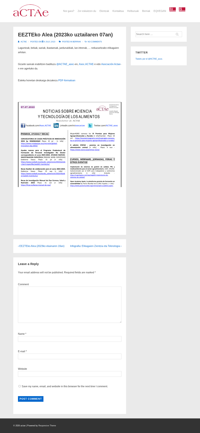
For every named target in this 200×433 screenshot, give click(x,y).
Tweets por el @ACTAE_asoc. (149, 59)
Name (21, 334)
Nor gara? (68, 11)
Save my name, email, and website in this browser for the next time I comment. (65, 386)
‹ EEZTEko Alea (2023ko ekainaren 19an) (41, 246)
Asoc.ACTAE (86, 64)
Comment (23, 284)
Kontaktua (118, 11)
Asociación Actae (110, 64)
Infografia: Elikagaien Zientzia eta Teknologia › (95, 246)
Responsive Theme (47, 425)
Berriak (146, 11)
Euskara (172, 9)
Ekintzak (104, 11)
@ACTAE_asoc (65, 64)
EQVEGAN (160, 11)
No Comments (95, 42)
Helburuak (133, 11)
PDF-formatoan (66, 80)
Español (182, 9)
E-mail (21, 351)
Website (22, 369)
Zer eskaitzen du (87, 11)
